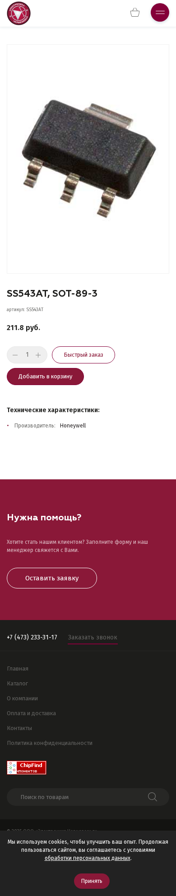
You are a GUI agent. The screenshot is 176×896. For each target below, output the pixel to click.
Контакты (19, 728)
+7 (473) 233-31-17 (32, 637)
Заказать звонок (92, 637)
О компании (22, 698)
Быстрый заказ (83, 354)
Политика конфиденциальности (50, 743)
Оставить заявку (52, 578)
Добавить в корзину (45, 376)
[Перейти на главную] (19, 13)
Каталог (17, 683)
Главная (17, 668)
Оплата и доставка (31, 713)
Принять (91, 881)
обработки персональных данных (87, 858)
